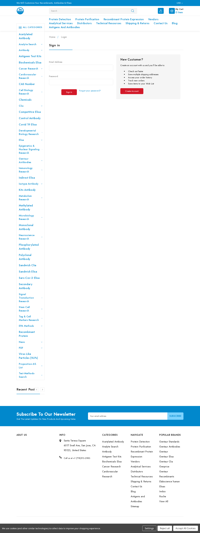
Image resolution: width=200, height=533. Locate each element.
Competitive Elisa (30, 112)
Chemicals (25, 100)
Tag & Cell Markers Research (29, 318)
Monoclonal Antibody (26, 227)
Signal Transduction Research (26, 298)
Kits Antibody (27, 190)
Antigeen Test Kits (30, 56)
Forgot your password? (90, 90)
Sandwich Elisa (28, 272)
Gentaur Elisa (166, 456)
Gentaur (163, 451)
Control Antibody (30, 118)
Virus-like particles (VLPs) (28, 356)
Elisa (21, 140)
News (22, 342)
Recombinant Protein (27, 334)
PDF (21, 348)
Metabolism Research (25, 197)
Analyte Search (27, 44)
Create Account (132, 91)
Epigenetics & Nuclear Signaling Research (29, 149)
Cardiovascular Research (27, 76)
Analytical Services (61, 23)
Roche (162, 496)
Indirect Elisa (27, 178)
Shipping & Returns (137, 23)
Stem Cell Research (24, 308)
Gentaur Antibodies (25, 160)
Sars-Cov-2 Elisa (29, 278)
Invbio (162, 491)
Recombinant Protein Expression (124, 19)
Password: (53, 76)
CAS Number (27, 84)
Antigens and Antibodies (64, 27)
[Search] (132, 10)
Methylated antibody (26, 207)
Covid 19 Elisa (28, 124)
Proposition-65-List (28, 365)
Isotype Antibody (29, 183)
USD (179, 2)
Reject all (165, 528)
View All (163, 501)
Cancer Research (28, 68)
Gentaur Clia (166, 461)
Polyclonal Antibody (25, 257)
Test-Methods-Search (27, 375)
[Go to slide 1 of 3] (42, 389)
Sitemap (135, 506)
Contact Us (160, 23)
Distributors (84, 23)
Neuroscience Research (26, 237)
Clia (21, 106)
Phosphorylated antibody (29, 247)
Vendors (153, 19)
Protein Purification (87, 19)
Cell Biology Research (26, 91)
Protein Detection (60, 19)
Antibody (24, 50)
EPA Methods (26, 326)
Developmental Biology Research (29, 132)
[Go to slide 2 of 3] (36, 389)
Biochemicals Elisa (30, 62)
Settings (149, 528)
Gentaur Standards (169, 441)
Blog (174, 23)
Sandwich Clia (27, 265)
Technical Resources (108, 23)
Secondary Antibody (25, 286)
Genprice (164, 466)
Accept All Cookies (186, 528)
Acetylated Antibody (26, 36)
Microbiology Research (26, 217)
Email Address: (56, 62)
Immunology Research (26, 169)
